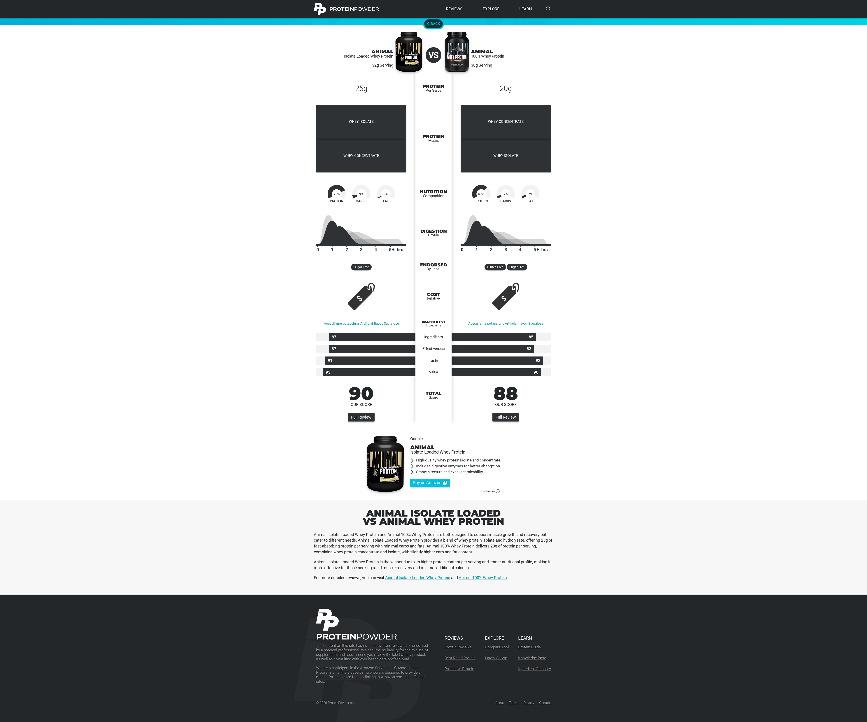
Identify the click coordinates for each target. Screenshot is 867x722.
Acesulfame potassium (341, 323)
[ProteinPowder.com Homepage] (346, 9)
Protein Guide (529, 647)
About (499, 703)
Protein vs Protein (459, 669)
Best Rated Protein (460, 658)
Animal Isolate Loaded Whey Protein (417, 577)
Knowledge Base (532, 658)
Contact (545, 703)
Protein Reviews (458, 647)
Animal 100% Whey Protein (483, 577)
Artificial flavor (371, 323)
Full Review (361, 417)
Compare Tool (497, 647)
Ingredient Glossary (534, 669)
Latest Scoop (496, 658)
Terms (513, 703)
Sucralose (391, 323)
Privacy (529, 703)
